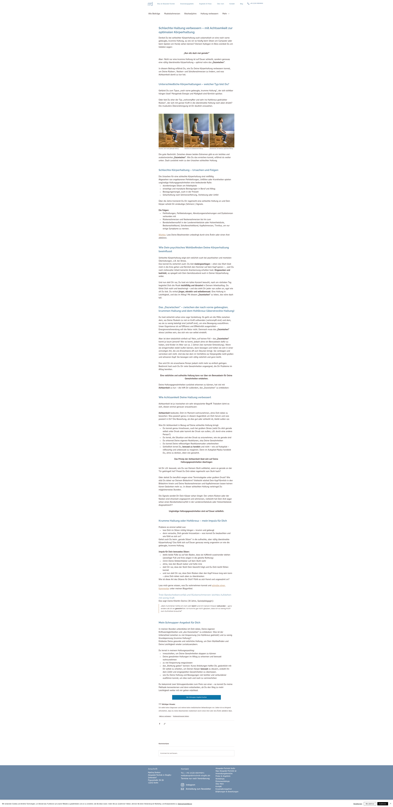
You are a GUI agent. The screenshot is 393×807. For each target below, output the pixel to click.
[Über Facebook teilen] (160, 724)
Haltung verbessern (209, 14)
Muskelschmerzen (172, 14)
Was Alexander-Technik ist (226, 771)
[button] (167, 4)
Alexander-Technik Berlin (225, 768)
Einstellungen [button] (357, 804)
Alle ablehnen (370, 804)
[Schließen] (390, 803)
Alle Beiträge (154, 14)
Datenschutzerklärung (185, 804)
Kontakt (219, 786)
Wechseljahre (190, 14)
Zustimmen (382, 804)
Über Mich (220, 784)
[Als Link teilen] (165, 724)
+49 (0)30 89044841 (194, 773)
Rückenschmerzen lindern (181, 716)
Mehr (224, 14)
